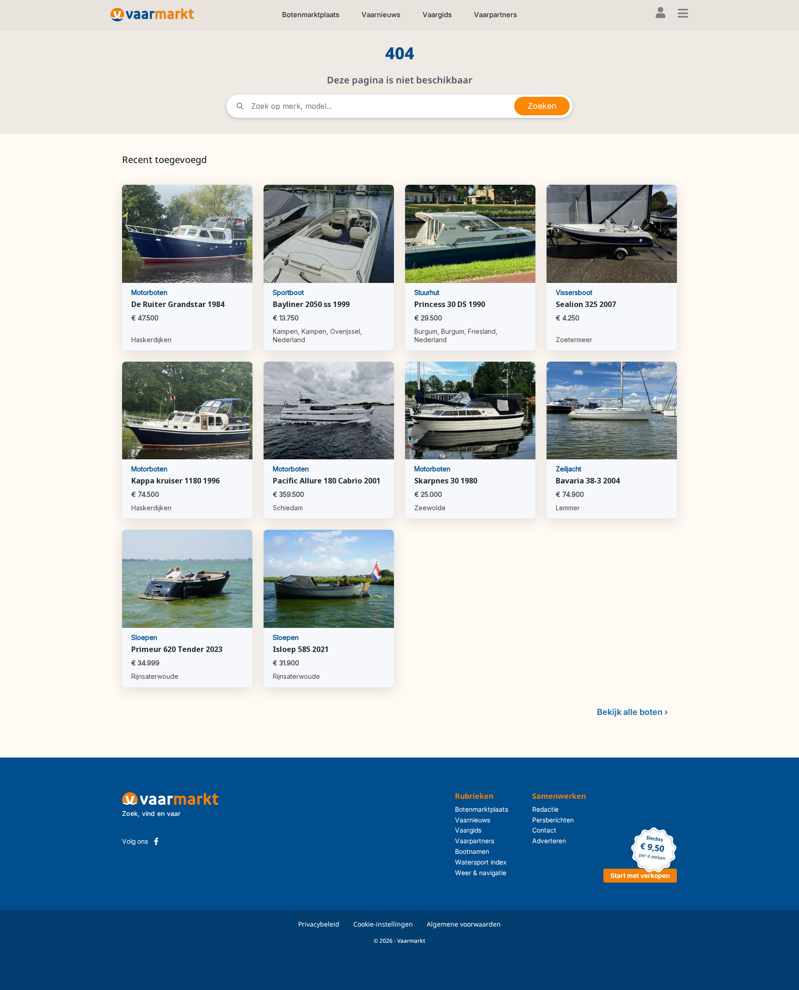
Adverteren (549, 841)
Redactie (545, 809)
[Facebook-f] (156, 841)
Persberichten (553, 820)
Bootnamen (472, 851)
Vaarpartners (495, 14)
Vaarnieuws (381, 14)
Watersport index (481, 862)
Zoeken (542, 106)
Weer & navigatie (480, 873)
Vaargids (437, 14)
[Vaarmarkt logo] (152, 14)
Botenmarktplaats (310, 14)
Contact (544, 830)
